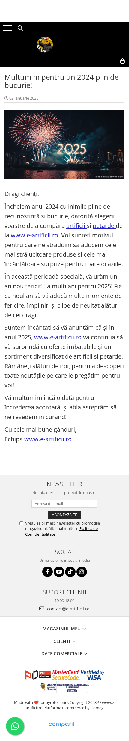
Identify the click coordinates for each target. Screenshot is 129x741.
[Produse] (8, 29)
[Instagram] (81, 572)
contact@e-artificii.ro (68, 609)
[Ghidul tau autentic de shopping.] (61, 724)
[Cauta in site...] (20, 28)
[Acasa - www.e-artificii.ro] (64, 44)
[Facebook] (47, 572)
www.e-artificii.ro (34, 235)
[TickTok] (70, 572)
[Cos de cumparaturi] (122, 61)
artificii (76, 226)
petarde (104, 226)
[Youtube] (59, 572)
